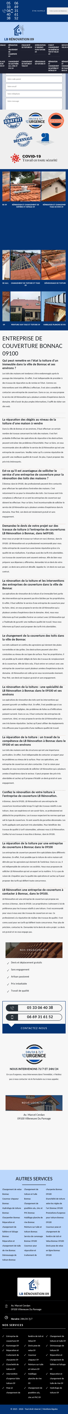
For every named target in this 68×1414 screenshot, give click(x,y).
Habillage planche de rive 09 (35, 1379)
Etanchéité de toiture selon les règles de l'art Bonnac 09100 (55, 1203)
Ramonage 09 (12, 1346)
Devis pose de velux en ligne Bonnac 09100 (54, 1250)
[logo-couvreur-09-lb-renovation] (19, 32)
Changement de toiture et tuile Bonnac (31, 1194)
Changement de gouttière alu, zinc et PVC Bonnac (33, 1208)
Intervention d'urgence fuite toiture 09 (40, 48)
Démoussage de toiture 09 (40, 63)
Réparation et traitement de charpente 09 (13, 50)
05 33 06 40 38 (40, 1008)
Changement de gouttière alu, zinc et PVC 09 (13, 65)
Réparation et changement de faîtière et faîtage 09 (53, 66)
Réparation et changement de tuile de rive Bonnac (11, 1246)
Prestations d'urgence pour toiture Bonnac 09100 (55, 1218)
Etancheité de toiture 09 (27, 46)
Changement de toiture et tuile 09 (27, 64)
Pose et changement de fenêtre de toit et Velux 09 (53, 49)
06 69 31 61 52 (14, 11)
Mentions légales (50, 1409)
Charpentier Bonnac (11, 1218)
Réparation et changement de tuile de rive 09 (57, 1379)
